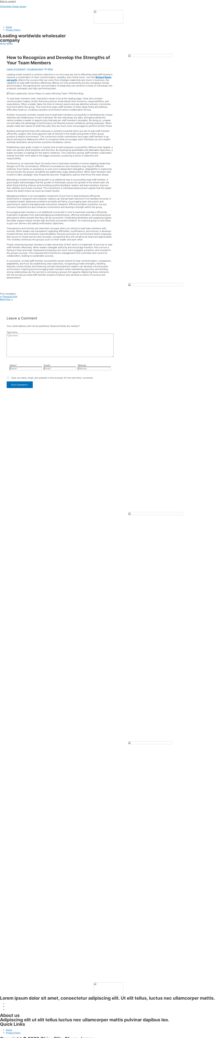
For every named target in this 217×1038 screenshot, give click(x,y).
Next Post (6, 299)
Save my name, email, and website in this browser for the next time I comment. (52, 377)
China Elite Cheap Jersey (13, 6)
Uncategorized (35, 69)
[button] (6, 43)
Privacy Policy (13, 29)
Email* (47, 365)
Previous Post (8, 296)
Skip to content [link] (8, 1)
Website (82, 365)
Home (9, 27)
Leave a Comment (16, 69)
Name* (13, 365)
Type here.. (12, 332)
